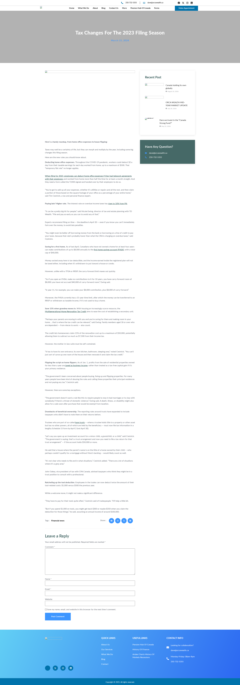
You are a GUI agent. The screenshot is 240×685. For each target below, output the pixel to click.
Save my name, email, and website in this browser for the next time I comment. (81, 610)
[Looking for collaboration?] (167, 647)
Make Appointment (186, 8)
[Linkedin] (191, 2)
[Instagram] (187, 2)
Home (71, 8)
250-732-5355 (177, 662)
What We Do (83, 8)
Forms (156, 8)
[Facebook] (178, 2)
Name (48, 579)
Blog (103, 8)
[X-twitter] (183, 2)
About (95, 8)
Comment (50, 547)
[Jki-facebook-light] (47, 668)
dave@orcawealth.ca (180, 650)
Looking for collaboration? (182, 645)
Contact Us (113, 8)
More (124, 8)
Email (48, 589)
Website (48, 599)
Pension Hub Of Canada (140, 8)
